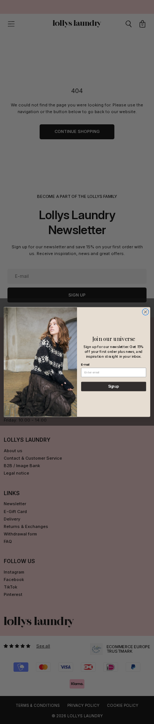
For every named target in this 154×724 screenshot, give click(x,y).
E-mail (85, 365)
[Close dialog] (145, 311)
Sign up (113, 386)
